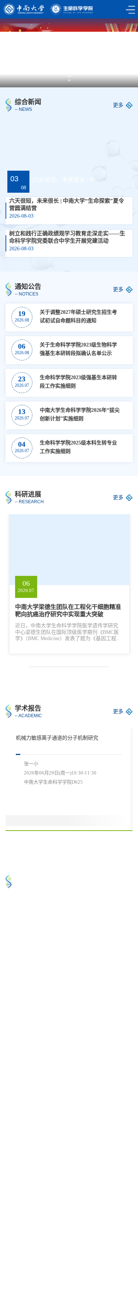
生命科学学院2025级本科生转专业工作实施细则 (78, 447)
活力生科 (21, 978)
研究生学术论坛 (33, 1125)
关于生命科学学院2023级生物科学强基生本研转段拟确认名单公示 (78, 349)
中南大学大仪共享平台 (67, 1254)
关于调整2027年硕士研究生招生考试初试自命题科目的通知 (78, 316)
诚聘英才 (72, 1279)
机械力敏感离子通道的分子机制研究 (57, 738)
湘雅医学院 (22, 1263)
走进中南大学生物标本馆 (37, 931)
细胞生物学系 (92, 1271)
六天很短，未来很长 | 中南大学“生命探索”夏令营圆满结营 (67, 180)
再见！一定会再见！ (98, 931)
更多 (118, 105)
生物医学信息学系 (29, 1279)
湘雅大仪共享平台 (67, 1263)
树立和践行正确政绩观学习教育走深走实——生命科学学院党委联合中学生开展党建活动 (67, 237)
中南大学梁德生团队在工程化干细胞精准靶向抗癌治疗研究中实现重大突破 (68, 610)
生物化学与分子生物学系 (37, 1271)
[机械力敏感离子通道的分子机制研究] (108, 804)
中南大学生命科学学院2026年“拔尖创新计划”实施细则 (80, 414)
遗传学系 (109, 1263)
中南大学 (19, 1254)
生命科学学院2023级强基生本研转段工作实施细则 (78, 382)
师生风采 (85, 978)
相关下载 (104, 1279)
